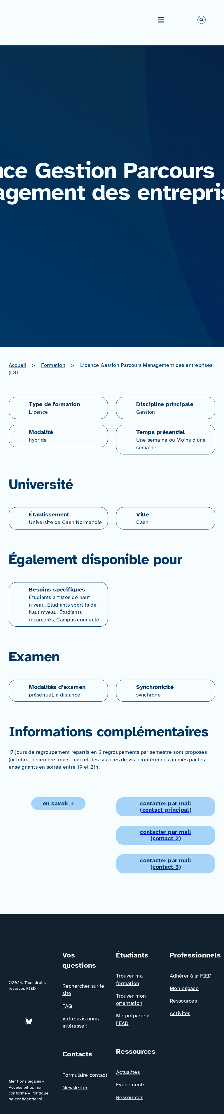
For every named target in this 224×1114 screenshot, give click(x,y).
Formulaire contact (84, 1075)
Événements (130, 1084)
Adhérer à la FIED (191, 976)
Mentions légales (25, 1081)
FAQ (67, 1006)
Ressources (129, 1097)
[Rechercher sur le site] (201, 20)
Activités (180, 1013)
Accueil (17, 365)
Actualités (128, 1072)
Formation (53, 365)
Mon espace (184, 988)
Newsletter (75, 1087)
